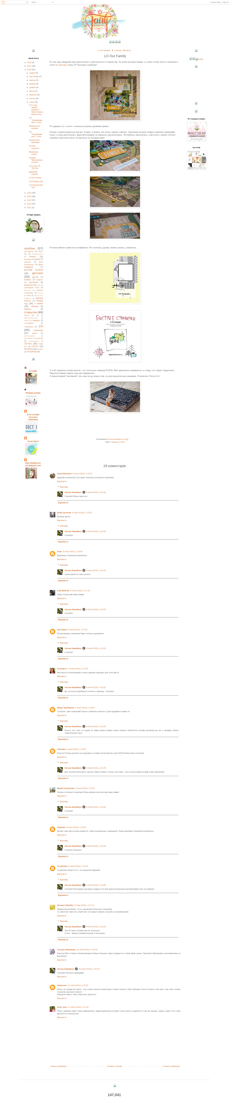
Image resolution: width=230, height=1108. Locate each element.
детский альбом (33, 269)
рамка (26, 320)
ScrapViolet (62, 866)
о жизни (38, 303)
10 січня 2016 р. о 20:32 (89, 969)
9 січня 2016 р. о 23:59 (96, 885)
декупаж (27, 262)
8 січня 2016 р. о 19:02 (76, 749)
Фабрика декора (33, 393)
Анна (59, 551)
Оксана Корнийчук (73, 492)
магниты (27, 290)
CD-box (28, 343)
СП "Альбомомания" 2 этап (35, 120)
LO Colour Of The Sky (34, 167)
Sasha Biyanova (64, 474)
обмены (27, 309)
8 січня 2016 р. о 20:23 (96, 726)
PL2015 (35, 346)
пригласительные (31, 318)
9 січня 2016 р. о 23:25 (96, 927)
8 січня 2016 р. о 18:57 (85, 708)
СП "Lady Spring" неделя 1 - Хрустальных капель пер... (36, 109)
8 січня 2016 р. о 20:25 (96, 768)
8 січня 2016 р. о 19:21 (85, 788)
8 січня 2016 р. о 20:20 (96, 609)
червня (32, 84)
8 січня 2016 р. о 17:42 (78, 669)
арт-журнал (28, 251)
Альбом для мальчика (34, 141)
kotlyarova (62, 985)
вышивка (27, 259)
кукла (39, 285)
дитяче (35, 277)
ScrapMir (33, 371)
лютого (32, 98)
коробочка (33, 282)
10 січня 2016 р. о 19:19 (87, 950)
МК (35, 295)
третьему (63, 65)
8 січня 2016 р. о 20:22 (96, 687)
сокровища (28, 327)
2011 (29, 207)
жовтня (32, 80)
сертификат (29, 323)
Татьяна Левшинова (66, 950)
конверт (27, 280)
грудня (32, 73)
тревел (34, 333)
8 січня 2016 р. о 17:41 (77, 630)
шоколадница (34, 341)
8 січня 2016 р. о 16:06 (72, 551)
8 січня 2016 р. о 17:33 (80, 591)
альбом (29, 248)
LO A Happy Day (36, 181)
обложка (34, 306)
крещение (28, 285)
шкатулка (39, 338)
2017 (29, 66)
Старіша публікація (171, 1066)
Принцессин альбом (34, 127)
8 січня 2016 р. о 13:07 (82, 474)
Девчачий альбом (33, 173)
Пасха (26, 315)
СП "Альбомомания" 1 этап (35, 134)
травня (32, 87)
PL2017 (40, 349)
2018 (29, 62)
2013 (29, 200)
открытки (30, 312)
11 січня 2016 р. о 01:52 (78, 985)
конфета (39, 280)
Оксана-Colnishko (65, 905)
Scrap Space (33, 441)
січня (31, 102)
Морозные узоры (33, 153)
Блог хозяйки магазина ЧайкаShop (33, 417)
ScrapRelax (32, 352)
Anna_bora (62, 1007)
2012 (29, 204)
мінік (29, 295)
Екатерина (62, 630)
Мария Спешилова (65, 788)
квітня (32, 91)
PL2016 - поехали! (34, 147)
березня (33, 95)
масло (40, 293)
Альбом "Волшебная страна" (35, 160)
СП (41, 326)
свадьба (36, 320)
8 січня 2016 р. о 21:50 (78, 866)
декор (37, 259)
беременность (37, 254)
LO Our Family (35, 178)
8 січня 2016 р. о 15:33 (82, 513)
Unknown (61, 749)
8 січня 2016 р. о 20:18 (96, 492)
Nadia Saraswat (64, 513)
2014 (29, 196)
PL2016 (122, 442)
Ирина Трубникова (65, 708)
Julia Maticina (63, 591)
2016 (29, 70)
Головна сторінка (114, 1066)
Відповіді (64, 487)
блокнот (32, 256)
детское (37, 273)
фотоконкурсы (29, 336)
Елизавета (62, 669)
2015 (29, 193)
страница (114, 442)
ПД (37, 315)
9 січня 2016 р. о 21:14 (84, 905)
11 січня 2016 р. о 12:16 (78, 1007)
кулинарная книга (31, 287)
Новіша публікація (58, 1066)
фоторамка (28, 338)
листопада (34, 76)
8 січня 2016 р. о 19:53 (76, 827)
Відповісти (61, 481)
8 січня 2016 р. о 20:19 (96, 531)
